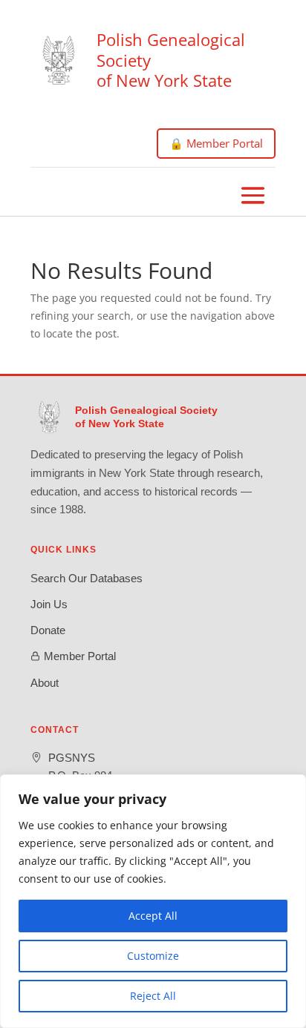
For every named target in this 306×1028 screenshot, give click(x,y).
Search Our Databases (86, 578)
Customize (153, 956)
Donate (47, 630)
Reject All (153, 996)
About (44, 682)
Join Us (49, 604)
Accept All (153, 916)
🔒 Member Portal (216, 143)
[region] (153, 901)
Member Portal (80, 656)
